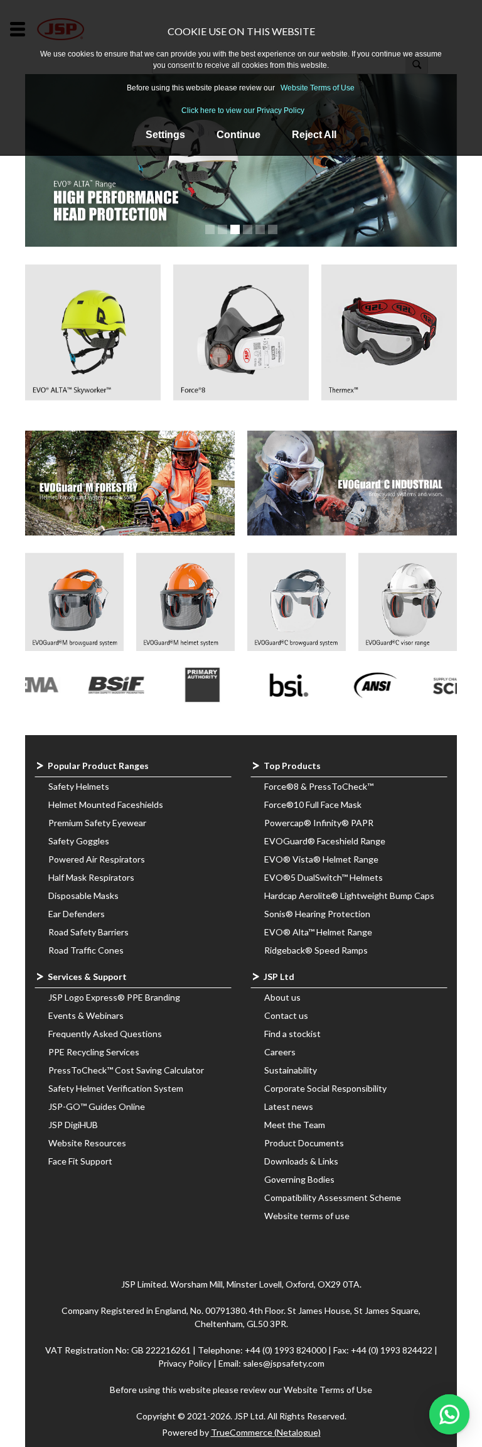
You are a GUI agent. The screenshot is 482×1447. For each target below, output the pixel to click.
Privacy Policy (185, 1363)
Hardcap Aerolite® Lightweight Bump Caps (349, 895)
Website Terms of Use (318, 87)
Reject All (314, 134)
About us (282, 997)
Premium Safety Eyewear (97, 822)
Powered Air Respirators (96, 859)
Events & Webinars (86, 1015)
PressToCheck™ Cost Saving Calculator (126, 1070)
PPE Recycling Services (93, 1051)
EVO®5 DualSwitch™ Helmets (323, 877)
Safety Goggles (78, 841)
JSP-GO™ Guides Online (96, 1106)
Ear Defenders (76, 913)
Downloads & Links (301, 1161)
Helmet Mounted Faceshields (105, 804)
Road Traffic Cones (86, 950)
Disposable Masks (83, 895)
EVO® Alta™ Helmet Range (318, 932)
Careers (280, 1051)
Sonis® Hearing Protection (317, 913)
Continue (238, 134)
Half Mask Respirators (91, 877)
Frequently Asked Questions (105, 1033)
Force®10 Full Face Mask (313, 804)
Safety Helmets (78, 786)
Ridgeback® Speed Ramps (316, 950)
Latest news (288, 1106)
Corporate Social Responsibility (325, 1088)
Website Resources (87, 1143)
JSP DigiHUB (73, 1124)
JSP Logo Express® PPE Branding (114, 997)
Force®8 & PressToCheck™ (318, 786)
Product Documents (304, 1143)
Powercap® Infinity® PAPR (318, 822)
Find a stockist (292, 1033)
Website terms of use (307, 1215)
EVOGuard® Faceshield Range (324, 841)
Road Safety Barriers (88, 932)
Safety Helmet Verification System (115, 1088)
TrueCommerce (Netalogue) (266, 1432)
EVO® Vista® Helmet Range (321, 859)
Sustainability (290, 1070)
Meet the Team (294, 1124)
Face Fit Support (80, 1161)
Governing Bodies (299, 1179)
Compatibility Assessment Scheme (332, 1197)
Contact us (286, 1015)
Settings (165, 134)
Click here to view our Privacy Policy (242, 110)
